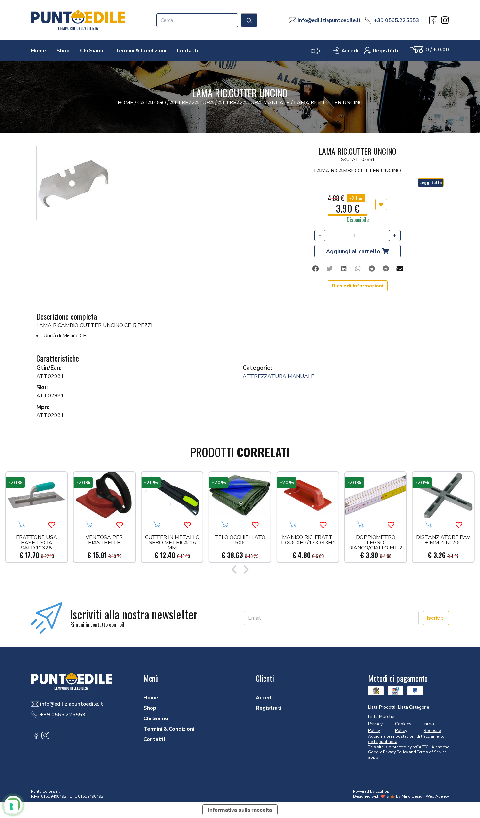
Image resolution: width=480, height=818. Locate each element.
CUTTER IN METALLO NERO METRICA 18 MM (172, 542)
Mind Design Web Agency (425, 796)
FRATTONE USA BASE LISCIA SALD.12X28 (36, 542)
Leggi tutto (430, 182)
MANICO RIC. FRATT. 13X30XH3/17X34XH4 (307, 540)
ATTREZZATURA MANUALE (278, 376)
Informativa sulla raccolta (240, 810)
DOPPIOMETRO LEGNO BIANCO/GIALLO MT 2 (375, 542)
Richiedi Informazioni (357, 285)
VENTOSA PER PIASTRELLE (104, 540)
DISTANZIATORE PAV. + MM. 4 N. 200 (443, 540)
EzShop (383, 791)
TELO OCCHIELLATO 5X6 (240, 540)
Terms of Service (431, 752)
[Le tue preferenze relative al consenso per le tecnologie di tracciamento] (11, 806)
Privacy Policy (395, 752)
